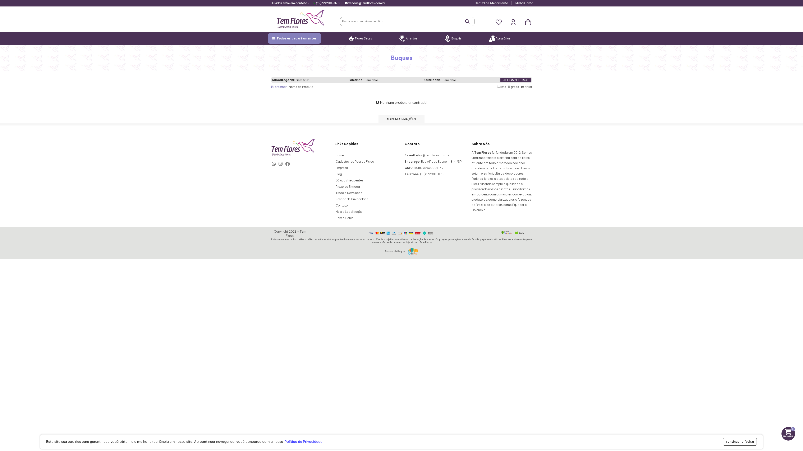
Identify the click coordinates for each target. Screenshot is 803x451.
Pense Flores (344, 218)
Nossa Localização (349, 212)
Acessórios (503, 38)
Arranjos (411, 38)
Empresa (342, 168)
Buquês (456, 38)
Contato (342, 205)
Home (340, 155)
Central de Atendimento (491, 3)
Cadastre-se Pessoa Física (355, 161)
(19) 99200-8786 (328, 3)
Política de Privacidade (352, 199)
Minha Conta (524, 3)
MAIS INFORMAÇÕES (401, 119)
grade (514, 87)
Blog (339, 174)
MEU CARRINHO (789, 432)
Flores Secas (363, 38)
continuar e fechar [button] (740, 441)
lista (503, 87)
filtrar (528, 87)
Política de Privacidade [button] (303, 442)
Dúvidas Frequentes (349, 180)
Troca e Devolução (349, 193)
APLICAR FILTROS (515, 80)
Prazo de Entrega (348, 187)
